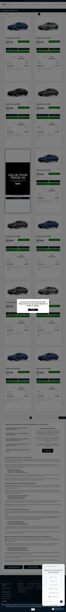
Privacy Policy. (57, 606)
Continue (33, 309)
